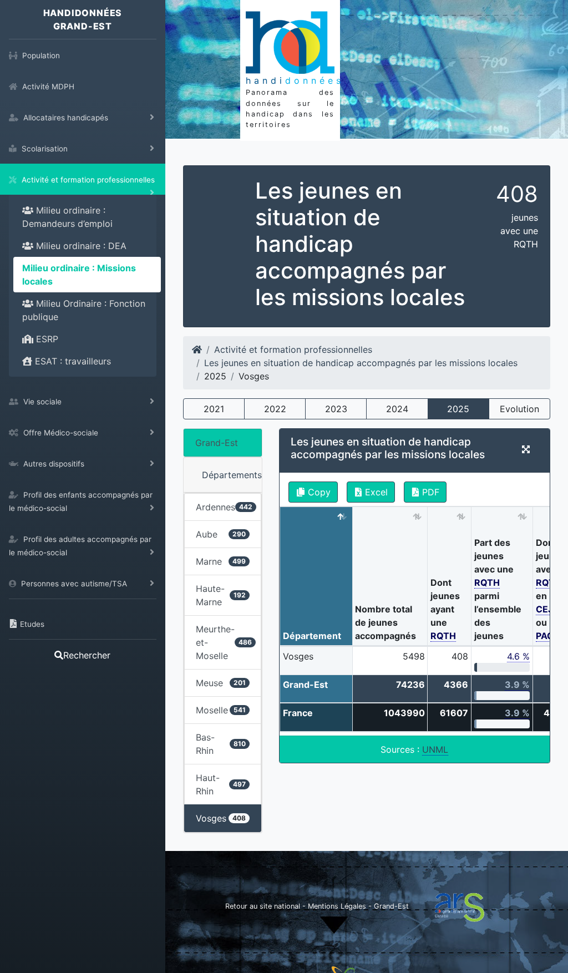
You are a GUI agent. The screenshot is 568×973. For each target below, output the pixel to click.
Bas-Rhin (221, 744)
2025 (458, 408)
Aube (221, 534)
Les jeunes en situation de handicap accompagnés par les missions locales (361, 362)
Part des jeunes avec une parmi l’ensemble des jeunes (497, 589)
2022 (275, 408)
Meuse (221, 682)
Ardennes (224, 507)
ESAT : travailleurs (71, 361)
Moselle (221, 710)
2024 (397, 408)
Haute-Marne (221, 595)
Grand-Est (216, 442)
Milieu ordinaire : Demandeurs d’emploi (67, 217)
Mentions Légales (338, 905)
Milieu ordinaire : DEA (79, 245)
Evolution (519, 408)
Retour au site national (262, 905)
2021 (214, 408)
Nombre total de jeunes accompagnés (385, 622)
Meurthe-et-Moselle (224, 642)
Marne (221, 561)
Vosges (221, 818)
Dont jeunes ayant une (445, 609)
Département (312, 635)
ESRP (45, 338)
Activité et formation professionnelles (293, 349)
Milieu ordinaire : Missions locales (79, 274)
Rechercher (86, 655)
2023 (336, 408)
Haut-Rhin (221, 784)
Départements (232, 474)
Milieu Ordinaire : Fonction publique (83, 310)
